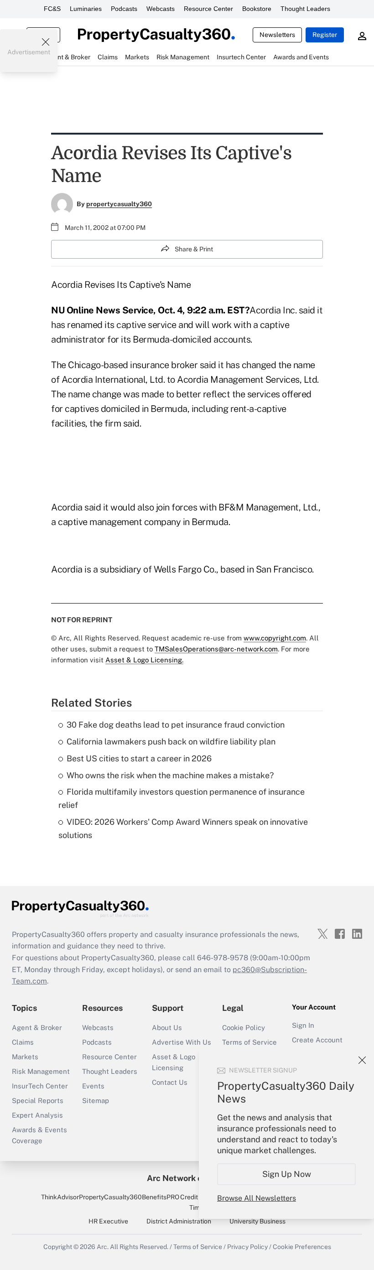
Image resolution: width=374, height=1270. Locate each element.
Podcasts (124, 8)
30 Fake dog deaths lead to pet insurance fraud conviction (176, 724)
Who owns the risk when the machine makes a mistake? (170, 775)
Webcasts (160, 8)
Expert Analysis (37, 1115)
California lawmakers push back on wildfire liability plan (171, 741)
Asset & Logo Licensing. (144, 660)
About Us (167, 1027)
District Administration (178, 1221)
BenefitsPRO (160, 1197)
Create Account (317, 1040)
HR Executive (108, 1221)
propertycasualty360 (119, 204)
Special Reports (37, 1100)
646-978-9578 (222, 957)
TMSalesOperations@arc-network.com (216, 649)
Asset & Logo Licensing (173, 1062)
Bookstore (256, 8)
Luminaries (86, 8)
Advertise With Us (181, 1042)
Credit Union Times (198, 1202)
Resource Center (208, 8)
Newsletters (277, 34)
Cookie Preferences (302, 1246)
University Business (257, 1221)
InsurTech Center (40, 1086)
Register (324, 34)
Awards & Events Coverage (39, 1135)
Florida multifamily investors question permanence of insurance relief (181, 798)
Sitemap (95, 1100)
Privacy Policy (247, 1246)
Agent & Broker (37, 1027)
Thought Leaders (305, 8)
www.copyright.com (275, 638)
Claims (23, 1042)
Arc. (103, 1246)
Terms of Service (249, 1042)
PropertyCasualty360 (110, 1197)
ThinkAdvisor (60, 1197)
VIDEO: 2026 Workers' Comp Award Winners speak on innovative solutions (183, 828)
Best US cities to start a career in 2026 (139, 758)
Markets (25, 1057)
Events (93, 1086)
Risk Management (41, 1071)
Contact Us (169, 1082)
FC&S (52, 8)
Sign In (303, 1025)
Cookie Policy (243, 1027)
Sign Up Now (286, 1174)
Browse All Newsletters (256, 1198)
